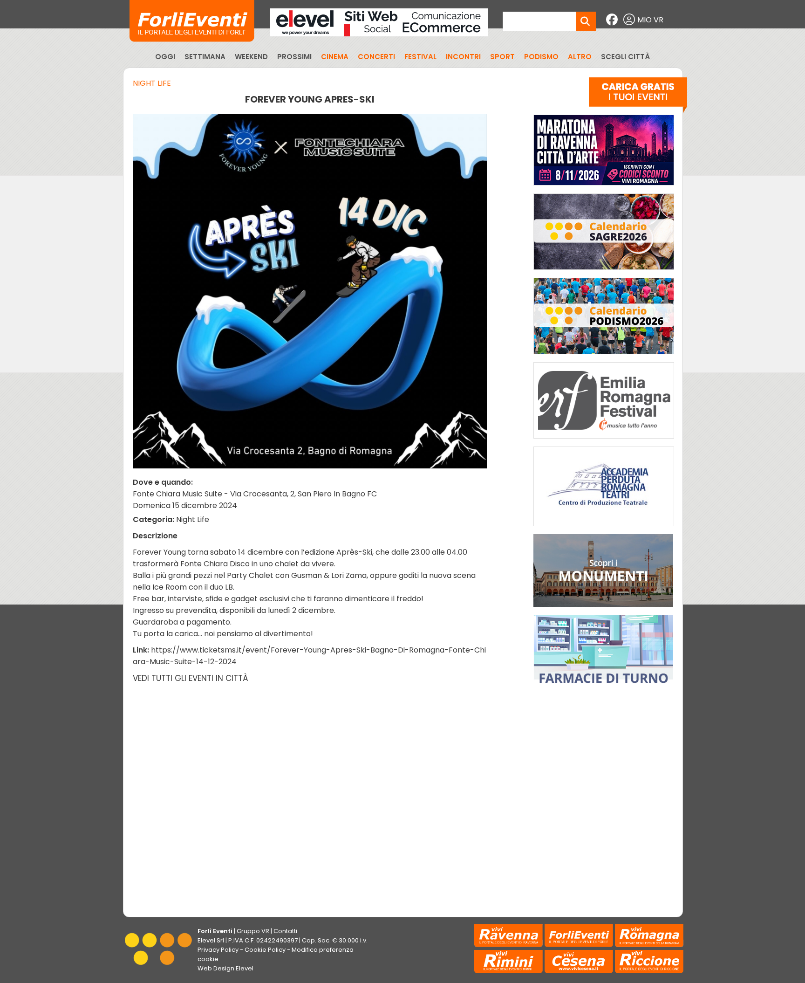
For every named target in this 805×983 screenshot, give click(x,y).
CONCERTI (376, 57)
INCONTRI (463, 57)
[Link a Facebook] (613, 20)
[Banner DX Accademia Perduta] (603, 528)
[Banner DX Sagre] (603, 272)
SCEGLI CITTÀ (625, 57)
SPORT (502, 57)
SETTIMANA (204, 57)
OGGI (165, 57)
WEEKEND (251, 57)
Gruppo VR (253, 931)
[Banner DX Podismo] (603, 356)
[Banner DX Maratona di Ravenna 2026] (603, 187)
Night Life (152, 83)
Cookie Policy (265, 949)
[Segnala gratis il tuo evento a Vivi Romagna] (638, 97)
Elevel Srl (211, 940)
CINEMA (334, 57)
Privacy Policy (218, 949)
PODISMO (541, 57)
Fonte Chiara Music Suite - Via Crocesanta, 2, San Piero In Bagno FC (255, 493)
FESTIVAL (420, 57)
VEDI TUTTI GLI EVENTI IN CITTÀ (190, 678)
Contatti (285, 931)
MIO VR (650, 19)
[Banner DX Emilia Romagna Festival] (603, 440)
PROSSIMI (294, 57)
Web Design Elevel (225, 968)
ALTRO (580, 57)
